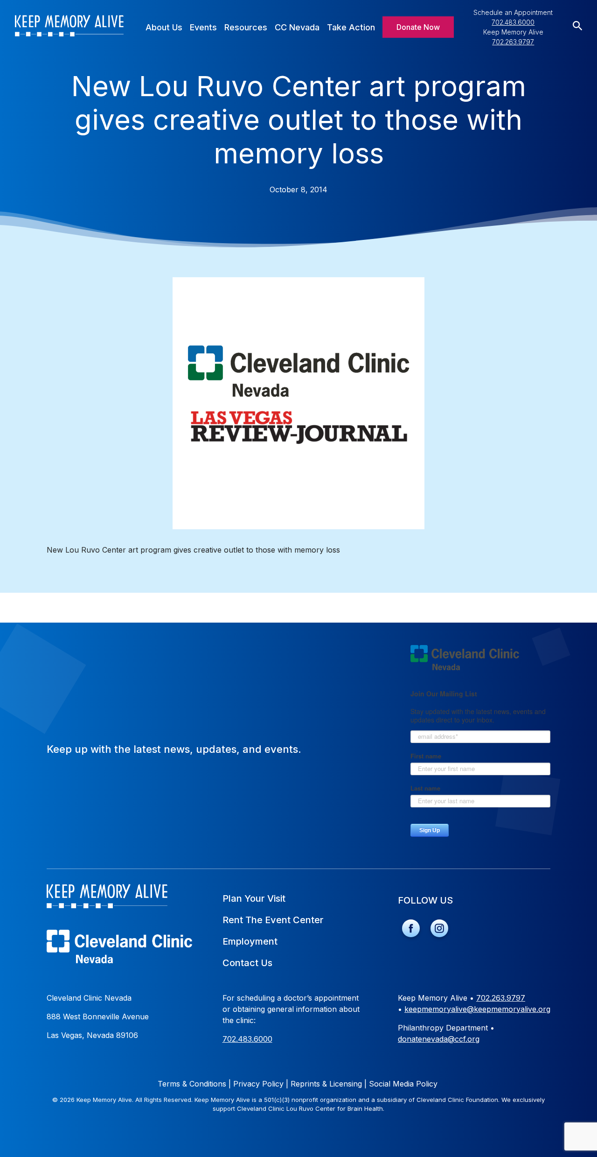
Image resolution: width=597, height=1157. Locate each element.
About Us (164, 27)
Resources (245, 27)
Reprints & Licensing (329, 1083)
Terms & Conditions (194, 1083)
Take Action (351, 27)
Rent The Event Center (273, 920)
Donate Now (418, 27)
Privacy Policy (260, 1083)
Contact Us (247, 962)
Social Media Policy (403, 1083)
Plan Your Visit (253, 898)
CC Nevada (297, 27)
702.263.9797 (513, 42)
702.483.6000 (513, 22)
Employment (250, 941)
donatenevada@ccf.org (438, 1039)
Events (203, 27)
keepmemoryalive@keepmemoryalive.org (477, 1009)
